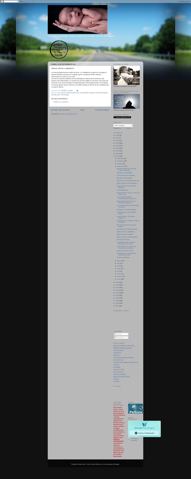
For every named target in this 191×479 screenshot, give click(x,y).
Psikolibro (116, 381)
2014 (117, 287)
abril (118, 271)
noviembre (120, 161)
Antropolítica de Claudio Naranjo (127, 229)
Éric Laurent (62, 92)
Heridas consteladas (123, 257)
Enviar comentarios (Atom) (68, 114)
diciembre (120, 158)
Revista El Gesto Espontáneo (122, 348)
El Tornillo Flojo (118, 360)
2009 (117, 300)
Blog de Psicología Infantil (121, 376)
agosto (119, 261)
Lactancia (116, 365)
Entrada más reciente (60, 110)
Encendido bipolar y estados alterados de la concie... (126, 243)
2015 (117, 285)
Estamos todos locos (72, 92)
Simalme (116, 379)
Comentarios (120, 337)
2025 (117, 135)
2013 (117, 290)
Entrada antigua (102, 110)
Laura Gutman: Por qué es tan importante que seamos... (126, 247)
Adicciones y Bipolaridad (124, 173)
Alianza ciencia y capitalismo (126, 231)
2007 (117, 306)
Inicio (82, 110)
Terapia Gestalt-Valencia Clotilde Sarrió (125, 362)
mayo (119, 268)
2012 (117, 293)
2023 (117, 140)
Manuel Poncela (118, 372)
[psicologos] (121, 397)
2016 (117, 282)
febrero (119, 276)
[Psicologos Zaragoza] (135, 413)
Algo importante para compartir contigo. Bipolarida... (126, 169)
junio (119, 266)
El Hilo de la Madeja (119, 374)
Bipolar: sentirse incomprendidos (127, 237)
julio (118, 263)
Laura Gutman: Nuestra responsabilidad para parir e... (127, 197)
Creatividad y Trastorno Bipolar (126, 209)
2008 (117, 303)
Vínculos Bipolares (122, 190)
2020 (117, 148)
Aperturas (116, 355)
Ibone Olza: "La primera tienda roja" (128, 180)
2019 (117, 151)
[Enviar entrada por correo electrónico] (77, 90)
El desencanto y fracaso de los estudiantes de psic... (126, 254)
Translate (128, 128)
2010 (117, 298)
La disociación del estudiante (126, 175)
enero (119, 279)
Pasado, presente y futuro (125, 250)
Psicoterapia (65, 95)
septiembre (121, 166)
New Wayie (116, 367)
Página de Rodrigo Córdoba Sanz (124, 345)
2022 (117, 143)
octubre (119, 163)
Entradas (119, 334)
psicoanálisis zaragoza (87, 92)
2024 (117, 138)
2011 (117, 295)
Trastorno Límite (118, 369)
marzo (119, 274)
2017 (117, 156)
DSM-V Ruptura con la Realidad (127, 183)
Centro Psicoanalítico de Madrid (123, 357)
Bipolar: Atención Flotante (125, 234)
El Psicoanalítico (118, 350)
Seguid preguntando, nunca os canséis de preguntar (126, 202)
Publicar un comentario (61, 102)
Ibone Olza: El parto (123, 239)
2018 (117, 153)
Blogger (117, 464)
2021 (117, 145)
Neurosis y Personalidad (124, 178)
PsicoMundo (117, 353)
